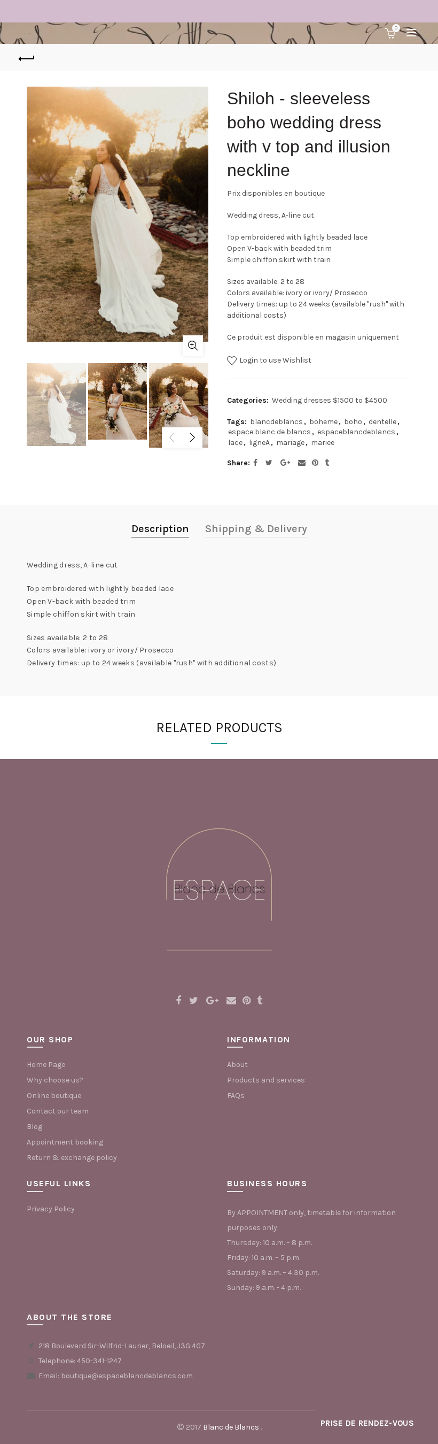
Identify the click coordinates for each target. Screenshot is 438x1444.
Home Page (46, 1064)
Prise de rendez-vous (367, 1423)
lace (235, 442)
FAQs (236, 1095)
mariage (290, 442)
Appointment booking (65, 1142)
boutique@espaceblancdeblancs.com (127, 1375)
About (237, 1064)
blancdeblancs (276, 421)
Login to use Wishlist (274, 360)
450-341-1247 (99, 1360)
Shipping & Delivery (256, 529)
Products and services (266, 1080)
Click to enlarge (193, 345)
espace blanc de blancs (269, 431)
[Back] (27, 57)
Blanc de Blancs (231, 1427)
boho (353, 421)
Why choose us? (55, 1080)
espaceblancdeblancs (356, 431)
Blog (34, 1126)
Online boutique (54, 1095)
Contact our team (58, 1111)
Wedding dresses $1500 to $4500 (329, 400)
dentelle (382, 421)
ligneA (259, 442)
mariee (322, 442)
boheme (323, 421)
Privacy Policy (51, 1208)
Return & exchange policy (72, 1157)
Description (160, 529)
